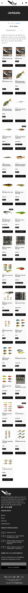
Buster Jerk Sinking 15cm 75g (6, 248)
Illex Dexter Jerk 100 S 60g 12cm (7, 303)
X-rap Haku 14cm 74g (7, 469)
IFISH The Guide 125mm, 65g (5, 359)
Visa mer (3, 43)
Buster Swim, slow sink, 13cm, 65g (20, 276)
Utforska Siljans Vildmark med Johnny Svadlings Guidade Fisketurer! (15, 542)
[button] (2, 3)
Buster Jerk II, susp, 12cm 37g (19, 220)
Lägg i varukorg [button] (20, 148)
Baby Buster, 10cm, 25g (7, 192)
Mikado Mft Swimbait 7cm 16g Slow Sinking (7, 110)
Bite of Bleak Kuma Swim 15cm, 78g (6, 220)
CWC (3, 446)
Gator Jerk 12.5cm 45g (7, 58)
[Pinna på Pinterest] (9, 507)
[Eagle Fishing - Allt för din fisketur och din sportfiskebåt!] (12, 3)
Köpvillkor (4, 521)
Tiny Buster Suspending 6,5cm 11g (7, 442)
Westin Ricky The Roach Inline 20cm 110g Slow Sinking (20, 165)
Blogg (2, 518)
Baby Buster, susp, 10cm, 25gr (19, 193)
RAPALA (4, 141)
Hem (9, 23)
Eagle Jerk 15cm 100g (20, 303)
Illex (3, 307)
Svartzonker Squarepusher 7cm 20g (20, 386)
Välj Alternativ (7, 65)
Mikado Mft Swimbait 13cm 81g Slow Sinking (20, 82)
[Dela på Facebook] (3, 507)
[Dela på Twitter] (5, 507)
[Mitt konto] (22, 3)
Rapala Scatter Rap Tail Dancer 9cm (20, 110)
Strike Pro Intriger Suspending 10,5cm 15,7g (6, 165)
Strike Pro (4, 169)
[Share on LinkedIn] (11, 507)
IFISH (3, 335)
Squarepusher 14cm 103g (6, 386)
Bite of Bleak (4, 224)
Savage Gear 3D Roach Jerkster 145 (20, 137)
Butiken (3, 515)
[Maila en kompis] (7, 507)
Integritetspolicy (5, 523)
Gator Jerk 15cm (18, 58)
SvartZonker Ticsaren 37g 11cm (7, 414)
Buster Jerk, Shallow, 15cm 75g (19, 248)
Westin (16, 169)
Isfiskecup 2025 (11, 532)
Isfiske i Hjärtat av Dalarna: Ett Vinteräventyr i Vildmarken (15, 547)
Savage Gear (17, 141)
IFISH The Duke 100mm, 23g (7, 331)
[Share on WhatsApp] (2, 507)
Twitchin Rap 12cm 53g (20, 441)
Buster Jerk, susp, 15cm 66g (7, 276)
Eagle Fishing (18, 307)
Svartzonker (17, 362)
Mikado (16, 86)
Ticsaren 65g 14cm (19, 413)
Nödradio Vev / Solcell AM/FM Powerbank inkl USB (15, 536)
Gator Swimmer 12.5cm (7, 81)
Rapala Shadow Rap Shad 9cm (6, 137)
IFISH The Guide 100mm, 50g (18, 331)
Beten (12, 23)
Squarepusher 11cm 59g (20, 358)
